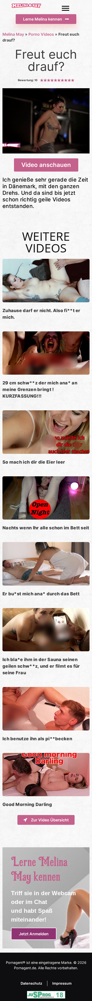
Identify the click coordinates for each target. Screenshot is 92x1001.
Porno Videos (41, 34)
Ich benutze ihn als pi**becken (37, 738)
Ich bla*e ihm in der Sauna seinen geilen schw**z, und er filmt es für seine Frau (41, 666)
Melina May (13, 34)
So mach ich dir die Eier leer (33, 462)
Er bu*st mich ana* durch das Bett (40, 593)
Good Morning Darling (27, 804)
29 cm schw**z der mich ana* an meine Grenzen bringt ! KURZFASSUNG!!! (39, 389)
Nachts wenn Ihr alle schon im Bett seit (45, 527)
